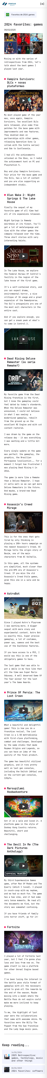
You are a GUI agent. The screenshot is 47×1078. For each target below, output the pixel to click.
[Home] (9, 4)
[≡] (42, 3)
